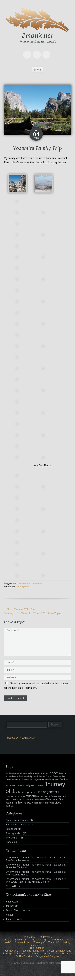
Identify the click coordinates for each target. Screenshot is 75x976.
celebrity (28, 776)
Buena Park (18, 776)
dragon (36, 779)
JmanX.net (37, 35)
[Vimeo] (47, 51)
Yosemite (37, 583)
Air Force (10, 773)
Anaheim (19, 773)
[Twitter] (28, 51)
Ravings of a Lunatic (17, 824)
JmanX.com (12, 901)
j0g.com (10, 914)
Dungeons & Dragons (17, 820)
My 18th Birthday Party (59, 950)
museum (31, 796)
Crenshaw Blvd (13, 779)
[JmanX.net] (38, 18)
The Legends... (23, 586)
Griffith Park (18, 785)
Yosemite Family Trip (32, 950)
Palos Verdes (58, 796)
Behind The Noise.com (18, 910)
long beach (30, 792)
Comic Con (51, 776)
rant (27, 799)
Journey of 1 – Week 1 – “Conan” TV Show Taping (34, 613)
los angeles (46, 792)
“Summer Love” (22, 942)
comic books (39, 776)
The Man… (30, 936)
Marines (9, 796)
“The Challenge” (39, 939)
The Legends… (14, 833)
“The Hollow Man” (60, 939)
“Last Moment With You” (19, 609)
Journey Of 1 (12, 906)
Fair (42, 779)
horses (40, 785)
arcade (28, 773)
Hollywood (30, 785)
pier (7, 799)
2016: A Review (14, 886)
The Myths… (12, 837)
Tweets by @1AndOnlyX (21, 737)
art (47, 773)
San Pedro (52, 799)
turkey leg (49, 803)
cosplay (61, 776)
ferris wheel (52, 779)
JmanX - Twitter (14, 919)
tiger (36, 803)
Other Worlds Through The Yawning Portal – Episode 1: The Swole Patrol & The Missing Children (36, 880)
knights (19, 792)
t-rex (14, 803)
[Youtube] (37, 51)
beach (54, 773)
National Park (25, 583)
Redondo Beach (38, 799)
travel (41, 803)
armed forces (39, 773)
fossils (9, 785)
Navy (47, 796)
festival (64, 779)
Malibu (58, 792)
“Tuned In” (53, 942)
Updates (10, 842)
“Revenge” (39, 942)
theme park (25, 802)
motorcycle (19, 796)
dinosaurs (26, 779)
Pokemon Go (17, 799)
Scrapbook (11, 829)
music (41, 796)
